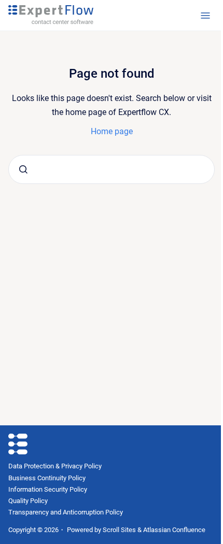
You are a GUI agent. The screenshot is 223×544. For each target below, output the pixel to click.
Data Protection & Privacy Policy (55, 466)
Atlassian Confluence (174, 530)
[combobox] (111, 169)
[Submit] (23, 169)
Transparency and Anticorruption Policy (65, 512)
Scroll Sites (119, 530)
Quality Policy (28, 501)
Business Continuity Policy (47, 478)
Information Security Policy (47, 489)
